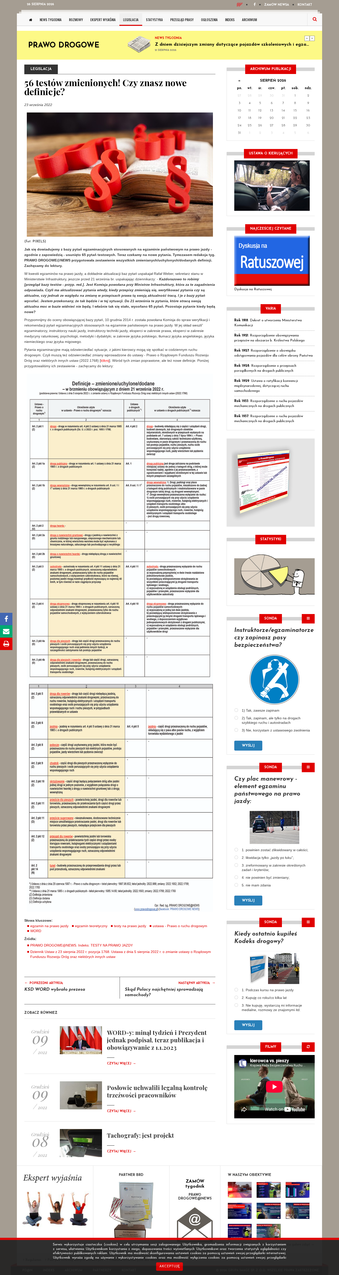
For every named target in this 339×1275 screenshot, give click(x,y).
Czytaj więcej (121, 1063)
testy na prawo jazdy (130, 926)
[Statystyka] (274, 574)
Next (312, 38)
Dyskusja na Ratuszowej (253, 289)
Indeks (230, 19)
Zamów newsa (276, 4)
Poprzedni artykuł (43, 983)
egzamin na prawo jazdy (49, 926)
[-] (268, 1190)
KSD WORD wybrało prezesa (54, 989)
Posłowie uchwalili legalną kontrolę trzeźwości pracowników (157, 1091)
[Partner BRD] (131, 1210)
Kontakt (305, 4)
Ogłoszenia (209, 19)
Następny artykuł (196, 983)
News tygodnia (51, 19)
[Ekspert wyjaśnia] (55, 1202)
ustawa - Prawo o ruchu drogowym (180, 926)
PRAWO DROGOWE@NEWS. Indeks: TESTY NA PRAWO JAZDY (81, 945)
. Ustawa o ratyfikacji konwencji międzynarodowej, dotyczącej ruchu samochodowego (266, 386)
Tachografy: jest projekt (140, 1135)
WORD (35, 931)
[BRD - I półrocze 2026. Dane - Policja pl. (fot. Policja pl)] (240, 1190)
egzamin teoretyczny (91, 926)
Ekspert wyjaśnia (103, 19)
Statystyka (154, 19)
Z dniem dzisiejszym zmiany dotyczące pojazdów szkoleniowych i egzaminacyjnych (243, 44)
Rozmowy (76, 19)
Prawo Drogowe (63, 45)
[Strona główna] (30, 19)
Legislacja (130, 19)
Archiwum (249, 19)
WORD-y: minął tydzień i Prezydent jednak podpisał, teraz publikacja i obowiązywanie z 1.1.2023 (157, 1039)
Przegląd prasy (182, 19)
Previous (307, 38)
